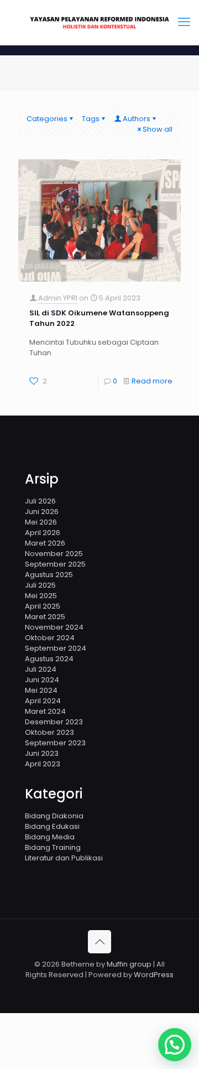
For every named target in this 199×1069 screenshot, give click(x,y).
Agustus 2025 (49, 574)
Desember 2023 (54, 722)
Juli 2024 (40, 669)
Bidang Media (50, 837)
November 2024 (54, 627)
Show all (157, 129)
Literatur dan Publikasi (64, 858)
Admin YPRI (57, 298)
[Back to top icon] (99, 941)
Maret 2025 (45, 616)
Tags (91, 118)
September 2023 (55, 743)
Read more (152, 381)
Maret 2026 (45, 543)
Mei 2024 (41, 690)
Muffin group (129, 964)
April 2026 (42, 532)
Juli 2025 (40, 585)
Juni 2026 (42, 511)
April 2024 (43, 701)
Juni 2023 (42, 753)
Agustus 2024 (49, 658)
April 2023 (42, 764)
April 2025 (42, 606)
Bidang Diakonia (54, 816)
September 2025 (55, 564)
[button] (174, 1044)
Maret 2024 (45, 711)
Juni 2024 (42, 679)
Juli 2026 (40, 501)
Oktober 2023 (49, 732)
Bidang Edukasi (52, 826)
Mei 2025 (41, 595)
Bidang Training (53, 847)
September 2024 (55, 648)
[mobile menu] (184, 22)
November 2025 (54, 553)
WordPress (154, 974)
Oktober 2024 (50, 637)
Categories (47, 118)
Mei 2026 (41, 522)
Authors (136, 118)
